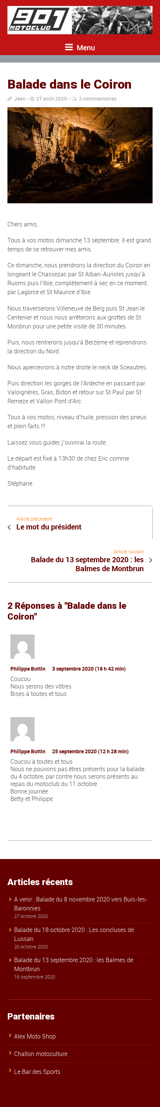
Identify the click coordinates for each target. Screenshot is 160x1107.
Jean (20, 98)
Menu (85, 47)
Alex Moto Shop (35, 1036)
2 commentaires (97, 98)
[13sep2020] (80, 155)
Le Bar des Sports (37, 1072)
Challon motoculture (40, 1054)
